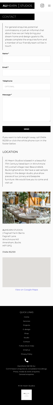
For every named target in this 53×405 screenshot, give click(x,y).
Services (26, 321)
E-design (26, 329)
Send (26, 129)
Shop (26, 333)
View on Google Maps (26, 290)
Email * (5, 67)
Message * (7, 95)
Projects (26, 325)
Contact (26, 342)
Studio (26, 338)
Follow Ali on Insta (26, 346)
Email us (26, 350)
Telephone (7, 81)
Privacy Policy (26, 354)
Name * (5, 53)
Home (26, 317)
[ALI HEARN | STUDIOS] (17, 5)
